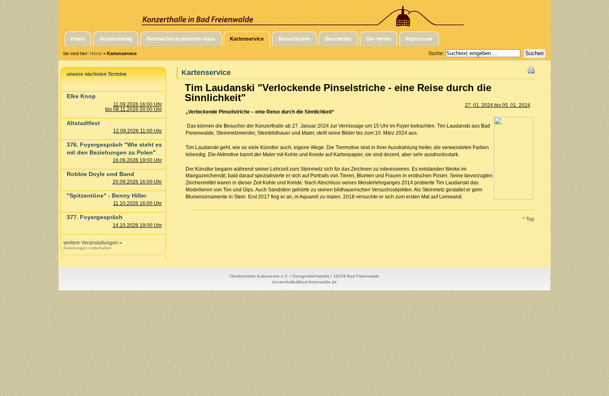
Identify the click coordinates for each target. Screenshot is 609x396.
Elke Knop (81, 96)
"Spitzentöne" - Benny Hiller (106, 195)
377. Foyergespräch (95, 217)
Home (96, 53)
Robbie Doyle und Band (100, 174)
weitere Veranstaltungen (90, 243)
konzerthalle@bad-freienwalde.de (305, 282)
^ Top (528, 219)
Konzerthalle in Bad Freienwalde (304, 13)
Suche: (436, 53)
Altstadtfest (83, 123)
